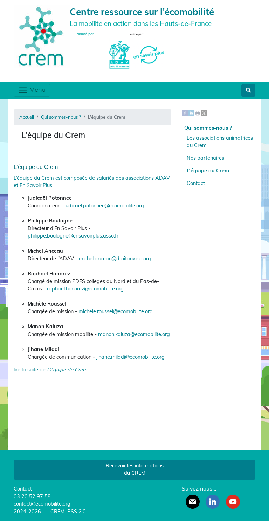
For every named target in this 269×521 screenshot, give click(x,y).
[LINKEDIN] (213, 502)
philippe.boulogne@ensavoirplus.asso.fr (73, 236)
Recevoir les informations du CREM (135, 469)
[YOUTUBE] (233, 502)
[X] (204, 113)
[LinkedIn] (191, 113)
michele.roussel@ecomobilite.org (115, 311)
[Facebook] (185, 113)
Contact (196, 183)
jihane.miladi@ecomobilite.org (130, 357)
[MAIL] (193, 502)
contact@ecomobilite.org (42, 504)
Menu (37, 89)
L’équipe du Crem (36, 167)
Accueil (26, 117)
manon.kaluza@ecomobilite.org (134, 334)
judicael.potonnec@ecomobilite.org (104, 206)
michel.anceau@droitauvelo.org (115, 258)
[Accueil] (42, 35)
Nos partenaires (205, 158)
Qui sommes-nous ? (61, 117)
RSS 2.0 (76, 511)
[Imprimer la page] (197, 113)
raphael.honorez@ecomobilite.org (85, 289)
